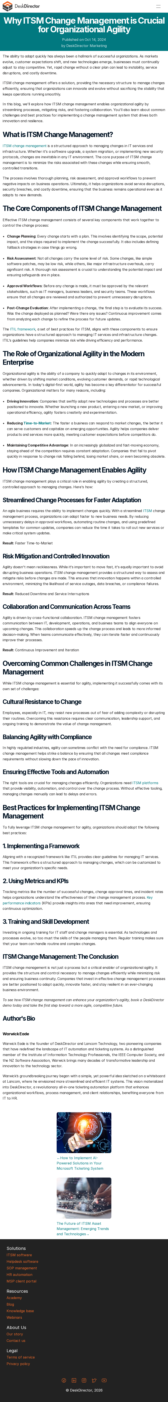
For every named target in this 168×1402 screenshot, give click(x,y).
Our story (15, 1334)
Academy (14, 1298)
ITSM (147, 511)
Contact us (16, 1340)
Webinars (14, 1317)
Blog (10, 1304)
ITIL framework (22, 329)
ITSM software (19, 1255)
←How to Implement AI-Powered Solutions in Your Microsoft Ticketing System (80, 1163)
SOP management (22, 1268)
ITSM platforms (145, 783)
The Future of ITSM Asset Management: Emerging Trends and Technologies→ (83, 1228)
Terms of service (21, 1357)
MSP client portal (21, 1281)
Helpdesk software (22, 1261)
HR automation (19, 1274)
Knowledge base (20, 1311)
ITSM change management (25, 146)
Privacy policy (18, 1364)
